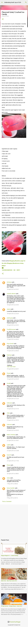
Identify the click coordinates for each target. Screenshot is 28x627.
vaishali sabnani (11, 293)
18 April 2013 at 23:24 (13, 313)
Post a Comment (6, 501)
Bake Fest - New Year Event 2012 (9, 580)
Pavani (8, 373)
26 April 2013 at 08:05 (13, 473)
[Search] (26, 2)
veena (8, 478)
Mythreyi (9, 355)
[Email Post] (3, 268)
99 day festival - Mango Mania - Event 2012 (11, 606)
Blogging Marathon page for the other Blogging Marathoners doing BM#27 (13, 263)
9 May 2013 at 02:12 (12, 498)
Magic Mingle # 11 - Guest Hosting (9, 555)
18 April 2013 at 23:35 (13, 325)
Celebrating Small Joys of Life (12, 2)
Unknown (9, 403)
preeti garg (10, 318)
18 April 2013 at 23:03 (13, 304)
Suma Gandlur (11, 488)
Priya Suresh (10, 343)
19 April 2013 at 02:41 (13, 369)
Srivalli (8, 383)
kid (14, 270)
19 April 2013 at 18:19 (13, 420)
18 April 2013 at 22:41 (13, 289)
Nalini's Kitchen (11, 434)
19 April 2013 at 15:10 (13, 408)
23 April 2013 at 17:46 (13, 460)
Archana (9, 282)
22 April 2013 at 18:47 (13, 440)
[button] (3, 19)
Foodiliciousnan (11, 329)
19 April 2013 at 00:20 (13, 339)
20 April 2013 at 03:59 (13, 430)
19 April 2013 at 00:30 (13, 350)
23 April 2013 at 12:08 (13, 450)
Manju (8, 465)
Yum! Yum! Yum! (11, 366)
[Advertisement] (14, 521)
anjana (9, 309)
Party (18, 270)
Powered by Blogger (14, 622)
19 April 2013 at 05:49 (13, 379)
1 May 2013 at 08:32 (12, 483)
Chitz (8, 413)
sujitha (9, 444)
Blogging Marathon (7, 270)
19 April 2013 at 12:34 (13, 398)
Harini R (9, 455)
